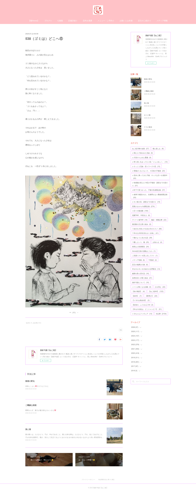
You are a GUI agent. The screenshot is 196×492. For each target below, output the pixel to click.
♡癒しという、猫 (140, 242)
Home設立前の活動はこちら (144, 251)
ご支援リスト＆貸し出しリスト (145, 255)
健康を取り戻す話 (140, 273)
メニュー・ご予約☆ (105, 21)
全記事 (161, 313)
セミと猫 (147, 115)
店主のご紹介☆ (144, 21)
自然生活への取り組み (142, 278)
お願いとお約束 (126, 21)
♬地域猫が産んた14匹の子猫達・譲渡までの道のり (150, 184)
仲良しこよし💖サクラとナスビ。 (37, 386)
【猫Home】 (33, 21)
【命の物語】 (138, 291)
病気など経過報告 (140, 246)
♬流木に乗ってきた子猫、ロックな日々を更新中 (149, 176)
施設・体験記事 (158, 220)
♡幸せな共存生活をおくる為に (145, 233)
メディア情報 (162, 21)
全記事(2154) (37, 323)
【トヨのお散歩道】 (141, 300)
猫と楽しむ (158, 148)
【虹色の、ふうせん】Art (142, 305)
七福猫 (60, 21)
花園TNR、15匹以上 (141, 215)
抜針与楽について (140, 282)
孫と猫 (28, 429)
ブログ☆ (48, 21)
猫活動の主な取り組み (141, 224)
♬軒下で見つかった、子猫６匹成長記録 (148, 190)
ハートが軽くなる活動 (141, 287)
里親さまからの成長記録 (143, 206)
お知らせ (157, 242)
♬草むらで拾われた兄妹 (142, 153)
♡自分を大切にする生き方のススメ (147, 228)
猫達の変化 (30, 381)
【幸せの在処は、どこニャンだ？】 (147, 309)
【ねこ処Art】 (156, 291)
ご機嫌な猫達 (31, 405)
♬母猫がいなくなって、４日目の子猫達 (148, 171)
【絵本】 (137, 296)
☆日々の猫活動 (140, 211)
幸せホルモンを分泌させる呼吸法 (146, 269)
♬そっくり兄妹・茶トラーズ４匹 (146, 166)
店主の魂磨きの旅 (140, 264)
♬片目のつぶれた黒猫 (141, 157)
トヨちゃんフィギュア (142, 313)
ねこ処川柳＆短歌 (140, 148)
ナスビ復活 (148, 127)
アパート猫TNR (139, 220)
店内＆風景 (87, 21)
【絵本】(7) (28, 323)
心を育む (160, 287)
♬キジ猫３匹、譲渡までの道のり (146, 202)
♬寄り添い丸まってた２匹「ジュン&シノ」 (150, 162)
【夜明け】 (151, 296)
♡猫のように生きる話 (142, 237)
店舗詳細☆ (72, 21)
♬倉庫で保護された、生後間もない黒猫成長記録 (149, 195)
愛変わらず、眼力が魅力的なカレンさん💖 (40, 410)
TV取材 (153, 260)
